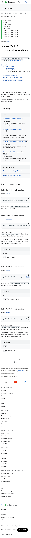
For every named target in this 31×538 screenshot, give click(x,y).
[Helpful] (11, 16)
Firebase (3, 514)
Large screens (5, 433)
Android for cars (5, 441)
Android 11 (4, 466)
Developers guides (6, 476)
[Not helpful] (14, 16)
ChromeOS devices (6, 438)
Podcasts (3, 406)
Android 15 (4, 456)
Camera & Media (5, 421)
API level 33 (9, 219)
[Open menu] (2, 2)
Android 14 (4, 458)
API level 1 (8, 41)
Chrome (3, 512)
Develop (15, 13)
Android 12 (4, 464)
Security (3, 395)
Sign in (27, 2)
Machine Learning (6, 416)
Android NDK (4, 484)
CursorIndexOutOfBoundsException (13, 79)
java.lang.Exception (10, 68)
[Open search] (19, 2)
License (9, 525)
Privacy (3, 423)
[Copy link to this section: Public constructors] (21, 185)
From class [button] (13, 171)
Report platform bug (6, 491)
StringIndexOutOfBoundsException (13, 80)
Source (3, 398)
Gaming (3, 413)
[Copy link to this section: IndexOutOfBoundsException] (25, 190)
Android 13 (4, 461)
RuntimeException (15, 60)
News (2, 401)
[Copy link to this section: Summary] (12, 109)
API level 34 (9, 312)
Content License (20, 370)
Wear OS (3, 436)
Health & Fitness (5, 418)
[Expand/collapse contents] (11, 21)
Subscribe (22, 530)
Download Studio (5, 481)
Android (3, 390)
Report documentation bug (8, 493)
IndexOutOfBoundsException (12, 118)
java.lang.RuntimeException (14, 70)
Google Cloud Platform (7, 517)
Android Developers (6, 13)
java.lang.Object (5, 65)
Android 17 (4, 450)
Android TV (4, 444)
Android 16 (4, 453)
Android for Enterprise (7, 393)
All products (4, 520)
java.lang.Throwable (8, 66)
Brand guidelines (16, 525)
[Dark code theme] (29, 198)
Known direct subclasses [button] (13, 78)
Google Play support (6, 496)
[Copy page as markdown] (8, 54)
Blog (2, 403)
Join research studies (6, 499)
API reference (7, 8)
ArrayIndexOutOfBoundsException (12, 77)
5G (2, 426)
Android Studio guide (7, 473)
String (23, 141)
